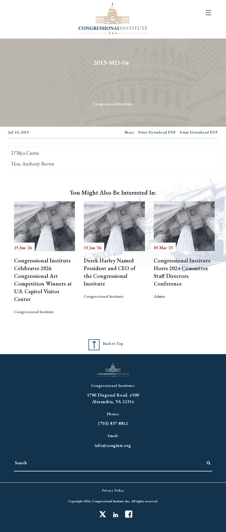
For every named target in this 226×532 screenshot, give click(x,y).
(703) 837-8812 (113, 423)
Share (129, 132)
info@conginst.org (113, 445)
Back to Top (113, 343)
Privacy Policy (113, 490)
